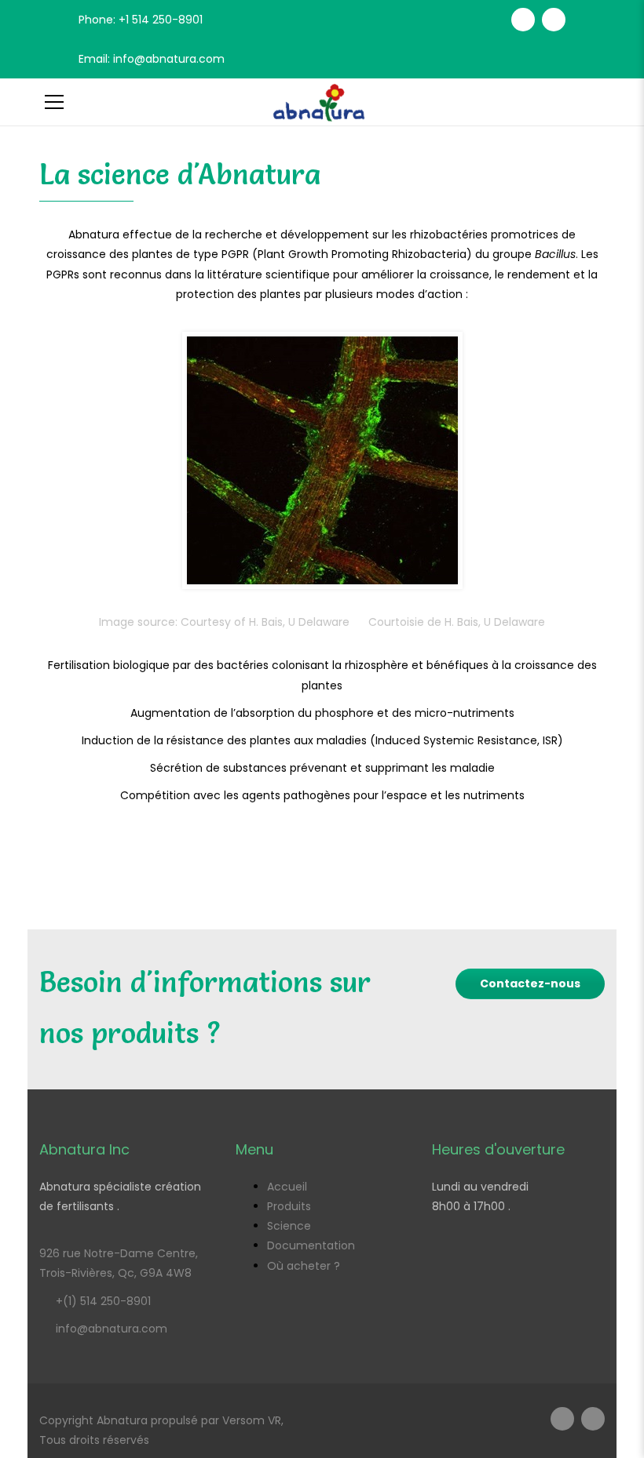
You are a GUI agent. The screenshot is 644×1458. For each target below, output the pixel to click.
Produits (289, 1206)
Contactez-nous (530, 983)
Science (289, 1226)
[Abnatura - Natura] (322, 102)
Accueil (287, 1186)
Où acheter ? (303, 1266)
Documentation (311, 1245)
